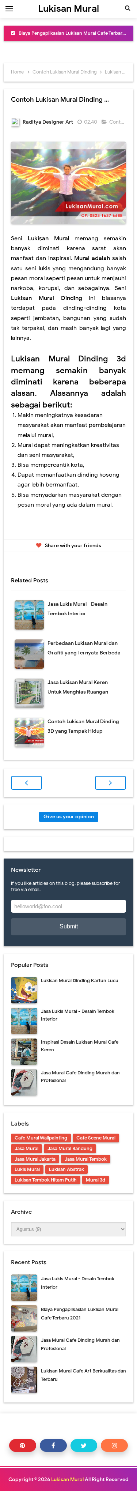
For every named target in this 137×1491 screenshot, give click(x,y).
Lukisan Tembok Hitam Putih (46, 1180)
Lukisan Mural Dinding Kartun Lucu (79, 980)
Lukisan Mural (67, 1479)
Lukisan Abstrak (66, 1169)
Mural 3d (95, 1180)
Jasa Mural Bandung (69, 1148)
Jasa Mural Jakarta (35, 1159)
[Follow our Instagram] (114, 1445)
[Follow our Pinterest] (22, 1445)
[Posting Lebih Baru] (26, 783)
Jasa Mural (26, 1148)
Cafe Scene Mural (95, 1138)
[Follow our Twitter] (84, 1445)
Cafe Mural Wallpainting (41, 1138)
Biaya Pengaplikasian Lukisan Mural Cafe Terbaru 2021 (78, 33)
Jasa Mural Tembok (86, 1159)
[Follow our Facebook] (53, 1445)
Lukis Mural (27, 1169)
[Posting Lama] (110, 783)
